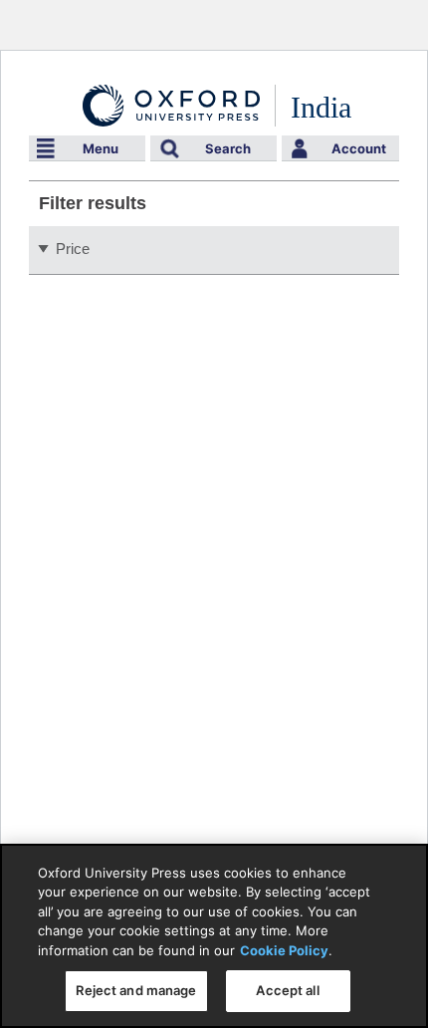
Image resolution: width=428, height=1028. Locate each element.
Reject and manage (136, 990)
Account (358, 148)
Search (228, 148)
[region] (214, 936)
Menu (100, 148)
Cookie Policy (284, 950)
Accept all (287, 990)
